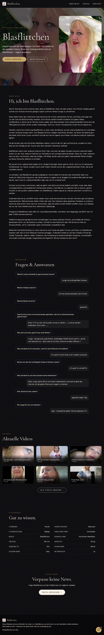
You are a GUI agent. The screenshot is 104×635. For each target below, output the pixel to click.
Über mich (74, 4)
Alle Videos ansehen (52, 490)
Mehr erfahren (37, 59)
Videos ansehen (14, 59)
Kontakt (97, 4)
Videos (86, 4)
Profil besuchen (52, 592)
